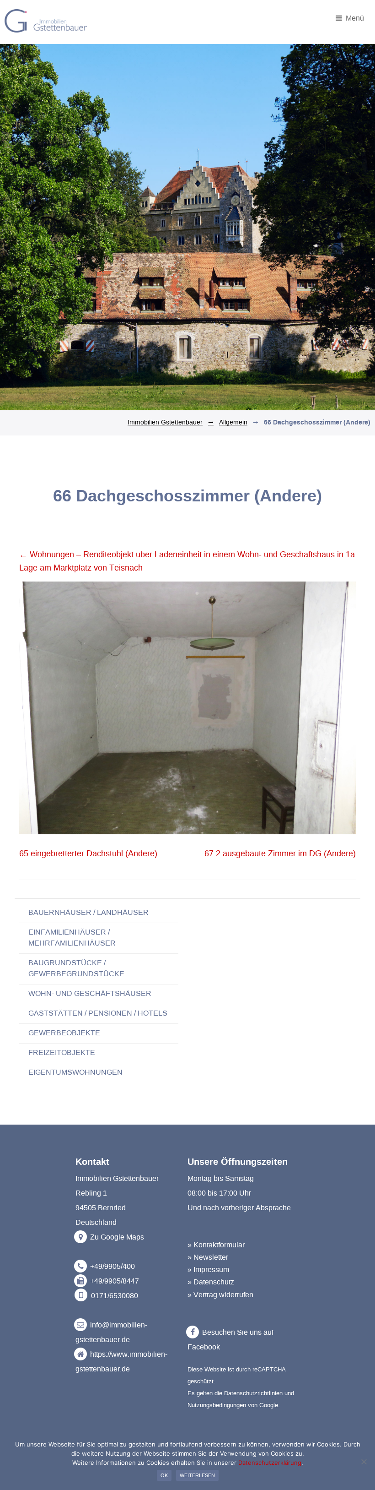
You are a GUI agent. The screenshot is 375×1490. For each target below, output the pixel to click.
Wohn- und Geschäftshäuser (89, 993)
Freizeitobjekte (61, 1052)
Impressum (211, 1269)
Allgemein (233, 422)
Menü (354, 17)
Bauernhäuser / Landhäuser (88, 912)
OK (164, 1475)
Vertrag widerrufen (223, 1295)
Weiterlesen (197, 1475)
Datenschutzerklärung (269, 1462)
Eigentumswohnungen (75, 1072)
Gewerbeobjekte (64, 1033)
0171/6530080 (114, 1295)
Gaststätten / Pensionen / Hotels (97, 1013)
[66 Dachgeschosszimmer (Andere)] (187, 832)
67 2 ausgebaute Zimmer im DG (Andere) (280, 854)
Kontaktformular (219, 1245)
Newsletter (210, 1257)
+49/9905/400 (112, 1266)
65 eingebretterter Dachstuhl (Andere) (88, 854)
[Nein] (363, 1461)
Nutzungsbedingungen (217, 1405)
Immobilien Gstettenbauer (165, 422)
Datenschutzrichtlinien (253, 1393)
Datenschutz (213, 1282)
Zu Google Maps (116, 1237)
